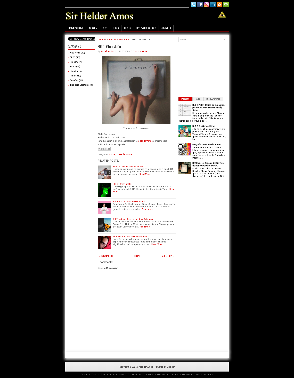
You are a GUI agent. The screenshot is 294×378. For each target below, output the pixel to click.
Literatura (74, 71)
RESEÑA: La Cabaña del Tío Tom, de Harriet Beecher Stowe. (208, 164)
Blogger (171, 367)
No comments (140, 51)
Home (102, 39)
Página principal (75, 28)
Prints (127, 28)
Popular (185, 99)
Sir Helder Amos (122, 39)
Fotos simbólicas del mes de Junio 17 (131, 236)
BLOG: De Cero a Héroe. (204, 126)
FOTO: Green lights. (122, 184)
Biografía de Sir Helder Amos (206, 144)
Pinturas (74, 75)
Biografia (93, 28)
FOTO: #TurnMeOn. (109, 46)
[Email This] (99, 149)
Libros (116, 28)
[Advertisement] (127, 3)
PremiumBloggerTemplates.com (143, 374)
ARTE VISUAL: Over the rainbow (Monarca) (133, 219)
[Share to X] (105, 149)
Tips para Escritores (146, 28)
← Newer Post (106, 256)
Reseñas (74, 80)
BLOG (73, 57)
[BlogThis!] (102, 149)
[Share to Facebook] (109, 149)
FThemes (95, 374)
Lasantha (122, 374)
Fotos (73, 66)
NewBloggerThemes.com (171, 374)
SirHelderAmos (145, 141)
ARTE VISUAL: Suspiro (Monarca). (129, 201)
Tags (197, 99)
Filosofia (74, 62)
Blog (105, 28)
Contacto (166, 28)
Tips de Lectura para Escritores (128, 166)
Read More (145, 174)
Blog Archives (213, 99)
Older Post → (168, 256)
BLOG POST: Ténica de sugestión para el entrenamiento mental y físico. (208, 107)
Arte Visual (75, 52)
